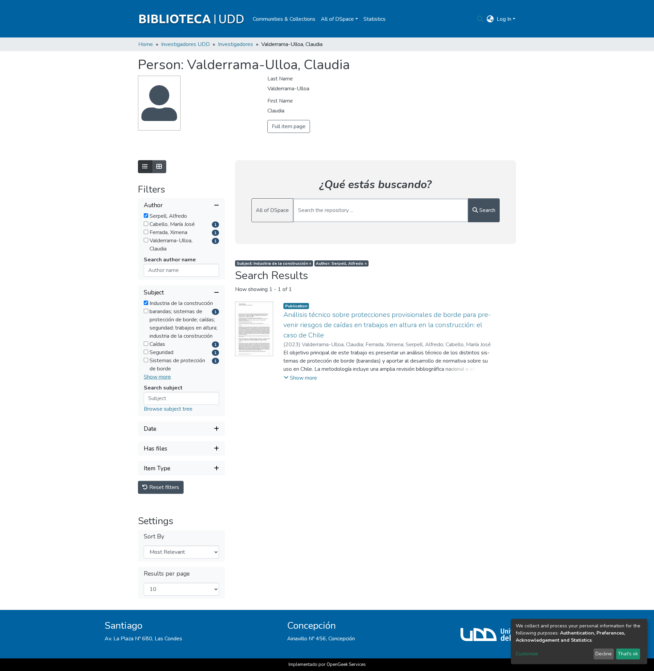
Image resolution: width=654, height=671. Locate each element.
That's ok (628, 654)
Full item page (289, 126)
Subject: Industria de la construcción (274, 263)
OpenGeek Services (346, 664)
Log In (504, 19)
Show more (157, 377)
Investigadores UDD (185, 44)
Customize (527, 654)
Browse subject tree (168, 409)
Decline (603, 654)
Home (145, 44)
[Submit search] (480, 19)
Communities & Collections (284, 19)
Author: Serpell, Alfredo (341, 263)
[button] (490, 19)
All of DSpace (272, 210)
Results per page (167, 573)
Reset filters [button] (163, 487)
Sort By (154, 536)
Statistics (374, 19)
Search (486, 210)
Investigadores (235, 44)
